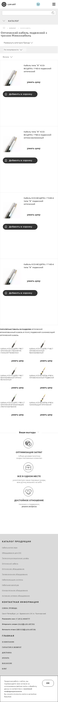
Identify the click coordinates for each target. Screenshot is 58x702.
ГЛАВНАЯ (8, 636)
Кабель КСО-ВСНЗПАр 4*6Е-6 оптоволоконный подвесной (41, 376)
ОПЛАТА (5, 658)
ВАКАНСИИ (7, 663)
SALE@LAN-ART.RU (26, 624)
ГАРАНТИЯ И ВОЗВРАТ (11, 647)
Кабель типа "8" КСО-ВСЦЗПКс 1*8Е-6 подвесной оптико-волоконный (37, 135)
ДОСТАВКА (7, 652)
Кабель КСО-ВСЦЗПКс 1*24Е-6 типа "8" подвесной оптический (39, 201)
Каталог (12, 28)
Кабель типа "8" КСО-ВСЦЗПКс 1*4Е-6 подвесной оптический (37, 68)
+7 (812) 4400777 (23, 619)
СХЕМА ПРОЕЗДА (9, 608)
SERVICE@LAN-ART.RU (26, 629)
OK (48, 683)
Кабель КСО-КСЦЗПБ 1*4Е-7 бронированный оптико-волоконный (12, 377)
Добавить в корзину (20, 94)
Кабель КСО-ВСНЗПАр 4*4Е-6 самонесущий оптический (41, 404)
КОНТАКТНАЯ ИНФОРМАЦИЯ (20, 602)
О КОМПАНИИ (8, 642)
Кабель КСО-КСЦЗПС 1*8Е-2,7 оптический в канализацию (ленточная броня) (13, 405)
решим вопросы (29, 506)
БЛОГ (4, 668)
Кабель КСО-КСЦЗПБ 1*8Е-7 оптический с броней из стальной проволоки (12, 351)
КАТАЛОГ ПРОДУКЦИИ (16, 541)
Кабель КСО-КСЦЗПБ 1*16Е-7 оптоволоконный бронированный (41, 351)
